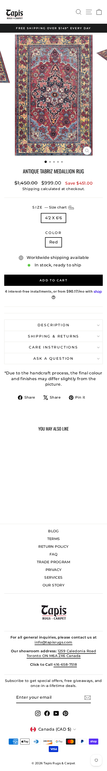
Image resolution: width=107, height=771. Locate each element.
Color (53, 232)
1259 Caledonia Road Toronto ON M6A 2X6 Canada (61, 653)
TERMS (53, 539)
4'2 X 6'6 (53, 218)
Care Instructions (53, 347)
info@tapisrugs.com (53, 642)
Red (53, 242)
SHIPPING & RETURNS (53, 336)
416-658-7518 (65, 664)
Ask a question (53, 358)
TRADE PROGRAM (53, 562)
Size (50, 207)
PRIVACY (54, 569)
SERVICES (53, 577)
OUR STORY (54, 585)
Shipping (31, 189)
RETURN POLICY (53, 546)
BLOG (53, 531)
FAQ (53, 554)
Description (54, 325)
